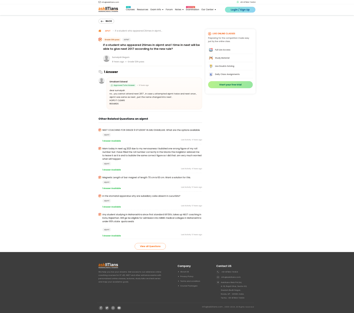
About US (184, 271)
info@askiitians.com (110, 2)
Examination (192, 9)
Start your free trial (230, 84)
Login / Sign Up (240, 9)
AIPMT (108, 30)
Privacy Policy (186, 276)
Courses (130, 9)
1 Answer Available (111, 140)
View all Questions (150, 246)
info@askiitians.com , (213, 306)
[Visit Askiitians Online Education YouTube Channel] (119, 308)
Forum (169, 9)
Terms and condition (190, 281)
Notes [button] (178, 9)
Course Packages (188, 286)
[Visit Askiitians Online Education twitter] (107, 308)
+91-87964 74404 (248, 2)
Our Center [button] (207, 9)
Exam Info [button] (156, 9)
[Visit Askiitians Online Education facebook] (100, 308)
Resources (142, 9)
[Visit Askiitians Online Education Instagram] (113, 308)
